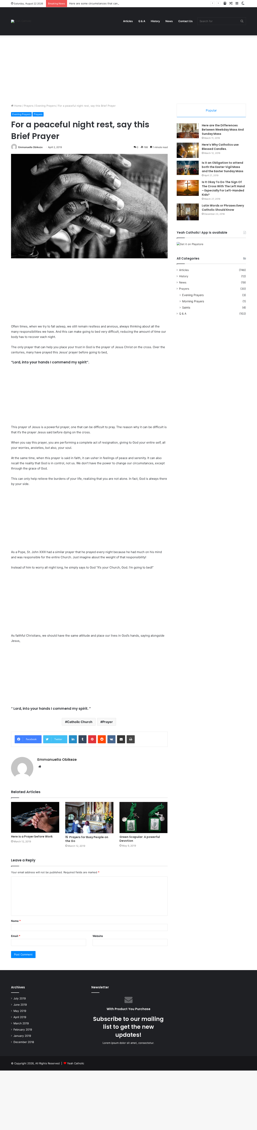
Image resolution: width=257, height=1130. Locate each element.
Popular (211, 110)
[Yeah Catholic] (21, 21)
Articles (128, 21)
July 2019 (19, 998)
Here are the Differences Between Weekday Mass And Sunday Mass (223, 129)
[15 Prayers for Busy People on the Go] (89, 817)
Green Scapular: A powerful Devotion (139, 839)
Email (15, 936)
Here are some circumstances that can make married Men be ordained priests (118, 3)
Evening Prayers (46, 105)
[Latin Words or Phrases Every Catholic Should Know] (188, 212)
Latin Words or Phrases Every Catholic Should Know (223, 208)
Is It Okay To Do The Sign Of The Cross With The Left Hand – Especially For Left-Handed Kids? (223, 188)
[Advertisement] (128, 69)
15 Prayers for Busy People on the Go (86, 839)
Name (16, 920)
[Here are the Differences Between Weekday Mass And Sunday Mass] (188, 130)
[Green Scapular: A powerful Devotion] (143, 817)
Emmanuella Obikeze (30, 147)
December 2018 (23, 1042)
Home (17, 105)
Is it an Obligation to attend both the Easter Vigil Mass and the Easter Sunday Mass (222, 167)
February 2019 (22, 1029)
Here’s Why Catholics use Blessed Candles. (220, 147)
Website (98, 936)
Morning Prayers (193, 301)
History (155, 21)
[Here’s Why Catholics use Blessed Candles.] (188, 150)
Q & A (141, 21)
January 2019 (22, 1035)
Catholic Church (79, 722)
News (169, 21)
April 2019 (19, 1017)
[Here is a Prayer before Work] (35, 817)
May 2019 (19, 1010)
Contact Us (185, 21)
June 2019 (20, 1004)
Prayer (107, 722)
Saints (186, 307)
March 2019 (21, 1023)
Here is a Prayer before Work (32, 836)
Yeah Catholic (75, 1063)
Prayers (28, 105)
